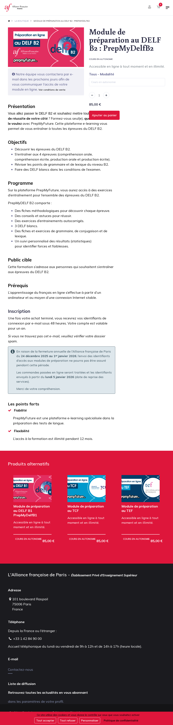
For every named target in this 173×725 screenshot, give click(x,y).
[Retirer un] (92, 95)
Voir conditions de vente (52, 89)
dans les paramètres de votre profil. (36, 701)
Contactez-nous (20, 669)
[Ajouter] (106, 95)
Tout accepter (45, 720)
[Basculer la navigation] (167, 9)
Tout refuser (68, 720)
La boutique (22, 21)
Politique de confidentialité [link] (121, 720)
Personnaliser (89, 720)
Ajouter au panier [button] (104, 115)
